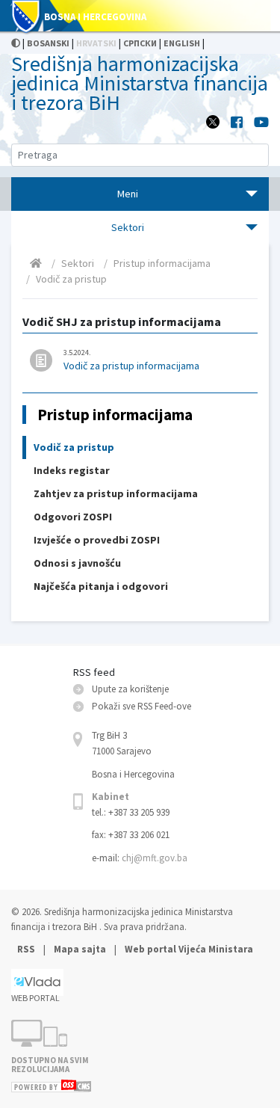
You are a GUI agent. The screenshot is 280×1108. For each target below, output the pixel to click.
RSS (27, 949)
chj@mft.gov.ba (154, 858)
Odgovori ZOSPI (73, 516)
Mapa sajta (80, 949)
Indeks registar (72, 470)
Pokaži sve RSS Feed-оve (141, 706)
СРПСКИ (140, 43)
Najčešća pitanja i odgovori (101, 586)
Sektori (77, 263)
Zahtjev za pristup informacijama (116, 493)
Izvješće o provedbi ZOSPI (97, 540)
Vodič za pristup (71, 279)
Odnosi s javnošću (77, 563)
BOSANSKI (48, 43)
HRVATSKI (96, 43)
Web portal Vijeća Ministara (189, 949)
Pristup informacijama (162, 263)
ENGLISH (182, 43)
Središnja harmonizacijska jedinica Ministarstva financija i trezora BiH (139, 83)
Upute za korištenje (130, 689)
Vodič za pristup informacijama (131, 360)
